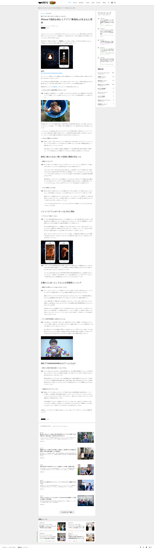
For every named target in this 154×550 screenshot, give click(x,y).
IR (108, 2)
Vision (87, 2)
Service (75, 2)
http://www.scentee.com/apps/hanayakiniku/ (51, 73)
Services (43, 13)
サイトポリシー (4, 547)
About (93, 2)
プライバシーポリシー (12, 547)
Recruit (98, 2)
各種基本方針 (20, 547)
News (45, 7)
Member (81, 2)
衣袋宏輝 (54, 86)
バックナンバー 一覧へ (66, 512)
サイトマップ (25, 547)
